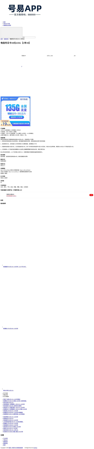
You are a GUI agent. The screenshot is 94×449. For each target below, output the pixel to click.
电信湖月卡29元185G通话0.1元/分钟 (12, 426)
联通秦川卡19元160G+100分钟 (10, 328)
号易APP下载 (6, 23)
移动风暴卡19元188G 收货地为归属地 (12, 405)
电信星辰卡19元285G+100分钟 (10, 425)
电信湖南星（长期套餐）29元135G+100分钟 (14, 404)
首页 (4, 22)
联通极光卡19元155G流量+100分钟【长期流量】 (15, 400)
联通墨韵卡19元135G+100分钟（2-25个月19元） (15, 266)
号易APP (5, 440)
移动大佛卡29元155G (8, 402)
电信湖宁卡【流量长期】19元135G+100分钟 (14, 407)
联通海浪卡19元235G (8, 418)
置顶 (4, 445)
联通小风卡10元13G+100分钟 (10, 428)
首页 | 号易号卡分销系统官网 (16, 447)
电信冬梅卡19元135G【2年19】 (10, 430)
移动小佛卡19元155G (8, 390)
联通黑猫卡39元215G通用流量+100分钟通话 (14, 414)
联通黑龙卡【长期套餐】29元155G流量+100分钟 (15, 409)
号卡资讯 (5, 438)
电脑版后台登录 (7, 25)
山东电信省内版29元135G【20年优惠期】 (13, 421)
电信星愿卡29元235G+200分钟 (10, 420)
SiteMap (35, 447)
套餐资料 (6, 39)
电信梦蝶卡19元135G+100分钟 (10, 416)
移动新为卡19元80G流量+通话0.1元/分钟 (13, 431)
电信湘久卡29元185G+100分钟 (10, 410)
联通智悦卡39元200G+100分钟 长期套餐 (13, 412)
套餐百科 (5, 441)
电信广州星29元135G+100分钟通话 (11, 399)
